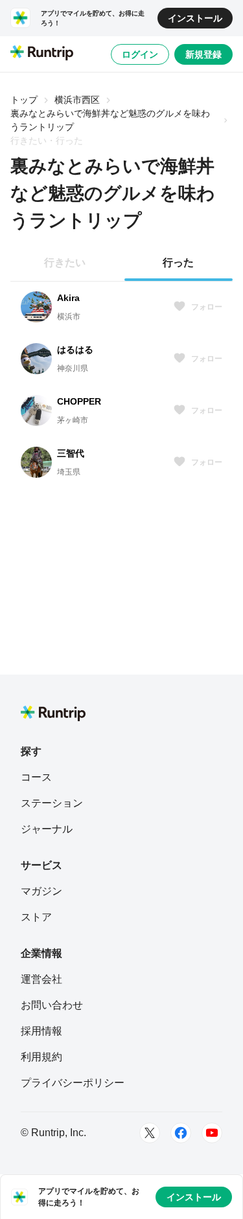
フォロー (206, 306)
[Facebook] (180, 1133)
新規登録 (203, 54)
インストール (195, 18)
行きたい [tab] (65, 262)
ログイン (140, 54)
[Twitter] (149, 1133)
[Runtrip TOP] (41, 53)
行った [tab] (178, 262)
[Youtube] (212, 1133)
